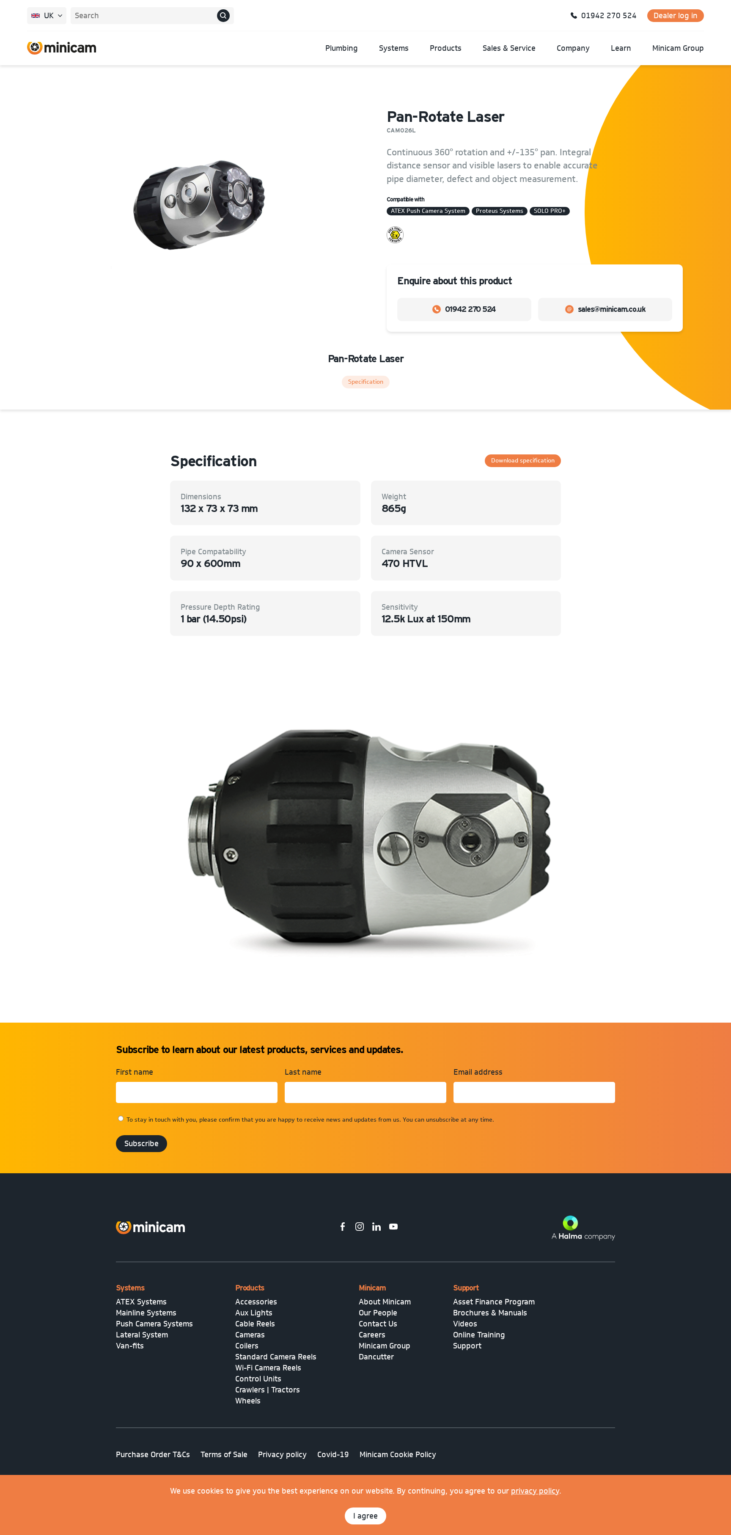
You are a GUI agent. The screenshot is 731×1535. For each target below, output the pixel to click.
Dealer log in (676, 15)
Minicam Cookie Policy (398, 1454)
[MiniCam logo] (61, 48)
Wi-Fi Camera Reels (268, 1367)
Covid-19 (333, 1454)
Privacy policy (282, 1454)
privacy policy (535, 1490)
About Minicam (385, 1301)
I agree (365, 1515)
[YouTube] (393, 1228)
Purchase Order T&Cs (153, 1454)
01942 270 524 (470, 309)
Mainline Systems (146, 1312)
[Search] (223, 15)
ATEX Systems (141, 1301)
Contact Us (378, 1323)
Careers (372, 1334)
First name (134, 1072)
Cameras (250, 1334)
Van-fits (130, 1345)
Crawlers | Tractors (267, 1389)
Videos (465, 1323)
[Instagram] (359, 1228)
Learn (621, 48)
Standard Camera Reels (275, 1356)
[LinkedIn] (376, 1228)
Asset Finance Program (494, 1301)
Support (467, 1345)
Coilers (246, 1345)
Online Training (479, 1334)
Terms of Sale (224, 1454)
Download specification (523, 460)
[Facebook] (342, 1228)
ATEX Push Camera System (428, 211)
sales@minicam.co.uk (612, 309)
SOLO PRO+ (550, 211)
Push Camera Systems (154, 1323)
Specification (365, 381)
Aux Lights (253, 1312)
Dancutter (376, 1356)
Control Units (258, 1378)
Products (446, 48)
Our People (378, 1312)
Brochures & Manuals (490, 1312)
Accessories (256, 1301)
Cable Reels (255, 1323)
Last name (303, 1072)
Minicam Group (678, 48)
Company (573, 48)
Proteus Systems (499, 211)
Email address (478, 1072)
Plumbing (341, 48)
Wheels (248, 1400)
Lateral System (142, 1334)
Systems (394, 48)
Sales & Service (509, 48)
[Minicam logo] (150, 1227)
